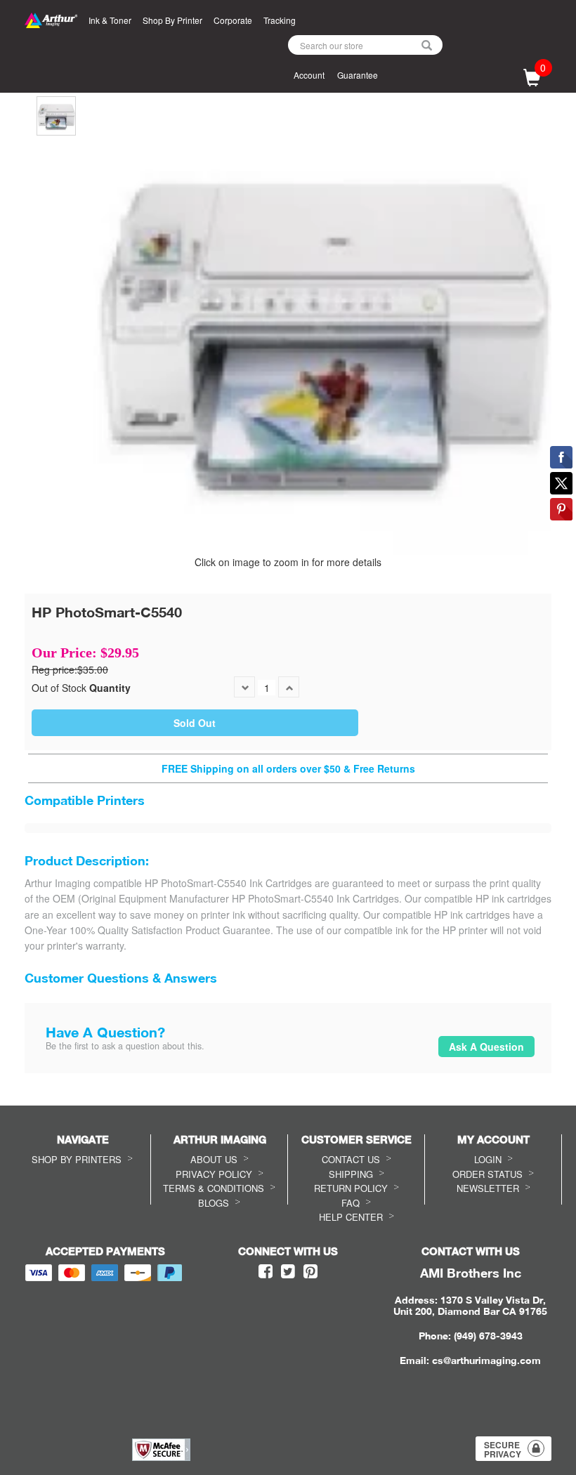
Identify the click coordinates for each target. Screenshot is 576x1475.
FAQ (350, 1203)
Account (309, 75)
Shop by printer (172, 20)
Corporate (233, 20)
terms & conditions (213, 1188)
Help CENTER (351, 1217)
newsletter (488, 1188)
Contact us (351, 1159)
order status (487, 1174)
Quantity (110, 688)
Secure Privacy (502, 1449)
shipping (351, 1174)
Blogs (213, 1203)
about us (213, 1159)
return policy (351, 1188)
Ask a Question (486, 1047)
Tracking (279, 20)
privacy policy (214, 1174)
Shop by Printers (77, 1159)
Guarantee (357, 75)
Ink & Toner (110, 20)
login (488, 1159)
